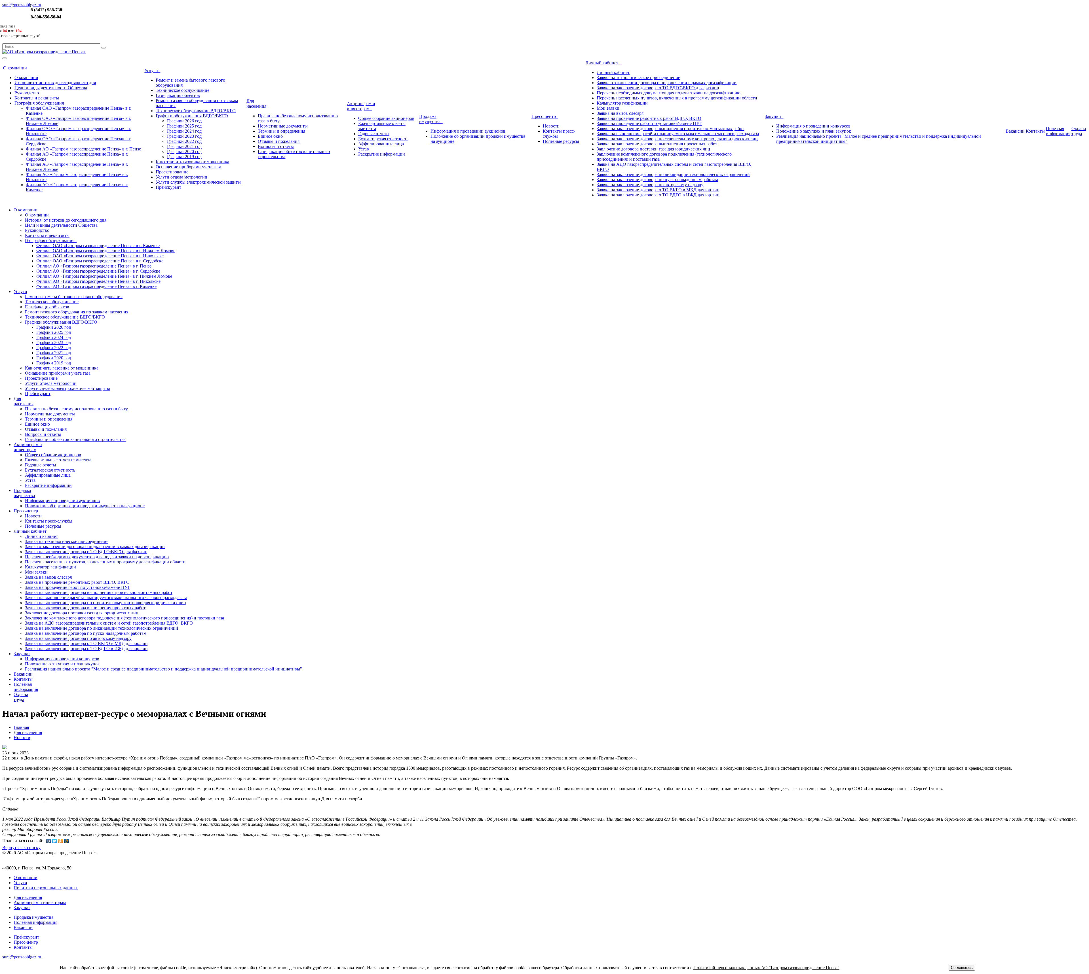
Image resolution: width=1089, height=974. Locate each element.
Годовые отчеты (373, 133)
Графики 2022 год (184, 141)
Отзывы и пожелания (278, 141)
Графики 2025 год (184, 126)
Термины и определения (281, 131)
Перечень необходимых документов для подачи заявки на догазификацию (668, 92)
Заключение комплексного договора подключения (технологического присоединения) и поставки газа (124, 618)
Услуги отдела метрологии (181, 177)
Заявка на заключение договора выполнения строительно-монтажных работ (670, 128)
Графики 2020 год (184, 151)
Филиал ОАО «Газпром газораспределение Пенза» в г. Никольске (100, 255)
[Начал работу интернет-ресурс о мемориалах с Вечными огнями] (4, 747)
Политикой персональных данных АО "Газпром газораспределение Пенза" (766, 967)
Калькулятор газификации (622, 103)
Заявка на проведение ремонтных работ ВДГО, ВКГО (649, 118)
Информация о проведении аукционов (467, 131)
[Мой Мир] (66, 841)
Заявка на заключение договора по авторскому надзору (650, 184)
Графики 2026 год (184, 120)
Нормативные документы (283, 126)
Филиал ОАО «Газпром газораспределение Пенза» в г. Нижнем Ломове (105, 250)
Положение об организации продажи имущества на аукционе (85, 505)
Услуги (152, 70)
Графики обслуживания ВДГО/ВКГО (192, 115)
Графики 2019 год (184, 156)
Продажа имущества (33, 917)
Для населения (28, 732)
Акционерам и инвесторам (361, 106)
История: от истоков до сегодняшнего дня (55, 82)
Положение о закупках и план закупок (813, 131)
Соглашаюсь (962, 967)
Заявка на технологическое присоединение (638, 77)
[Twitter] (55, 841)
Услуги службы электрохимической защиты (198, 182)
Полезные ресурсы (561, 141)
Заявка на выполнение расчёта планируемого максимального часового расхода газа (678, 133)
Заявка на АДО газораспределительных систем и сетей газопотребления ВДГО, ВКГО (109, 623)
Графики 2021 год (184, 146)
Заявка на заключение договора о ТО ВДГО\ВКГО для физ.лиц (658, 87)
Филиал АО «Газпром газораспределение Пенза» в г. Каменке (96, 286)
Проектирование (172, 171)
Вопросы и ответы (276, 146)
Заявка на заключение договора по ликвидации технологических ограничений (673, 174)
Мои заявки (608, 108)
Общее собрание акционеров (386, 118)
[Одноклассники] (61, 841)
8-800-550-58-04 (46, 16)
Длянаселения (257, 104)
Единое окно (270, 136)
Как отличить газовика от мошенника (192, 161)
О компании (16, 67)
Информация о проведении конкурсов (813, 126)
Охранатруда (1078, 131)
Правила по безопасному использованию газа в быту (76, 408)
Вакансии (1015, 131)
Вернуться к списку (21, 847)
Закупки (774, 116)
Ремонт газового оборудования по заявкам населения (76, 311)
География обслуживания (39, 103)
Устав (363, 149)
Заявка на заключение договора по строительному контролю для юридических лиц (677, 138)
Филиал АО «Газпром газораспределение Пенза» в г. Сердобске (98, 271)
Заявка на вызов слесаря (620, 113)
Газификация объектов (178, 95)
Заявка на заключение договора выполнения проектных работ (657, 143)
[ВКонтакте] (49, 841)
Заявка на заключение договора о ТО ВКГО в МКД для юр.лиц (658, 189)
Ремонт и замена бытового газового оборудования (74, 296)
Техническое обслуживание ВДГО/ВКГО (196, 110)
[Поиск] (103, 47)
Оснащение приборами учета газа (188, 166)
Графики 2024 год (184, 131)
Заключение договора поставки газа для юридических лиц (653, 149)
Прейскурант (168, 187)
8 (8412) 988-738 (46, 9)
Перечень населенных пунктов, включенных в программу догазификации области (677, 98)
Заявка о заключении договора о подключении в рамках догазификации (666, 82)
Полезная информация (35, 922)
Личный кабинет (603, 62)
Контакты (1035, 131)
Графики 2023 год (184, 136)
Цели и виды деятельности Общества (50, 87)
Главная (21, 727)
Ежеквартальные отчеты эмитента (58, 459)
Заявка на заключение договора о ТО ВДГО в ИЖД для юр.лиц (658, 194)
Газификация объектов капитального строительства (75, 439)
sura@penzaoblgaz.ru (21, 4)
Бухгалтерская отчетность (383, 138)
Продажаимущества (431, 119)
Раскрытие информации (381, 154)
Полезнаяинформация (1058, 131)
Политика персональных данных (46, 887)
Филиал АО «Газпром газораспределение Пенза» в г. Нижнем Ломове (104, 276)
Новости (551, 126)
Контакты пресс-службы (48, 521)
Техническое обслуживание (182, 90)
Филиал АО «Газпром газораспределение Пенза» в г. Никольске (98, 281)
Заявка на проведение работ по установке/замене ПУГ (649, 123)
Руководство (26, 92)
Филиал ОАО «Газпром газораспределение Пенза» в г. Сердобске (99, 260)
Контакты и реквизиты (36, 98)
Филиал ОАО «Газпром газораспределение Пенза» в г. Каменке (98, 245)
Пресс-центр (544, 116)
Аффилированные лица (381, 143)
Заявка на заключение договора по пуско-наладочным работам (657, 179)
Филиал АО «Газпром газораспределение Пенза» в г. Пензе (83, 149)
